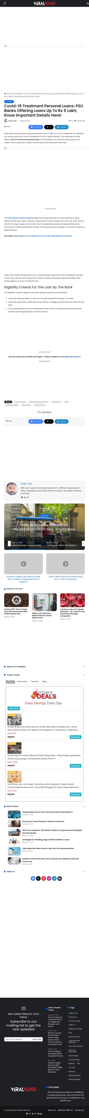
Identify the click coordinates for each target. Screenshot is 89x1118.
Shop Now (75, 737)
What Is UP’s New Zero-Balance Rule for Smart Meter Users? (42, 615)
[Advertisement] (44, 25)
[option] (44, 527)
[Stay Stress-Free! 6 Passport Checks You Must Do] (14, 823)
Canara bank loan (20, 402)
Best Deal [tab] (10, 681)
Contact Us (79, 1110)
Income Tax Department (72, 1051)
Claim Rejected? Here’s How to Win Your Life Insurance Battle (48, 848)
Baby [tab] (44, 681)
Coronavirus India (74, 1021)
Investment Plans (74, 1060)
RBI (79, 1064)
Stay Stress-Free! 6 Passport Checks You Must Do (43, 821)
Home (9, 93)
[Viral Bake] (44, 3)
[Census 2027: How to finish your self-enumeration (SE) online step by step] (16, 600)
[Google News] (44, 412)
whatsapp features (75, 1075)
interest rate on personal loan (39, 402)
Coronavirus (72, 1017)
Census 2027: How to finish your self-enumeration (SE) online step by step (15, 611)
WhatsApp (65, 356)
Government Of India (75, 1046)
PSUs (66, 402)
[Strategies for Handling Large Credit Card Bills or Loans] (14, 841)
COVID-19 (72, 1025)
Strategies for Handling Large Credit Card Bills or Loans (45, 839)
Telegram (77, 356)
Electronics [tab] (22, 681)
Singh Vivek (12, 121)
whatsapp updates (74, 1079)
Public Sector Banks (12, 405)
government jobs (74, 1037)
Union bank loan (40, 405)
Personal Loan (56, 402)
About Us (52, 1110)
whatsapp (72, 1071)
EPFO (70, 1033)
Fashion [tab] (34, 681)
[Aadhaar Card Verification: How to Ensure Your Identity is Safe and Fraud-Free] (14, 860)
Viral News (17, 93)
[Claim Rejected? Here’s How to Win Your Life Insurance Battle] (14, 851)
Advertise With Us (65, 1110)
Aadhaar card (73, 1013)
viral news (72, 1068)
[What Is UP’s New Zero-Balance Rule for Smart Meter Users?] (44, 602)
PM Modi (71, 1064)
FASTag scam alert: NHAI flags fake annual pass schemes (44, 527)
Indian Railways (74, 1056)
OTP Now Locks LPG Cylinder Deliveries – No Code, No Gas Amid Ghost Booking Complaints (72, 612)
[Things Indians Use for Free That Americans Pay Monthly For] (14, 814)
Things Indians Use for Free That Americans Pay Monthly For (47, 812)
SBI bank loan (26, 405)
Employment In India (75, 1029)
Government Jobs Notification (74, 1041)
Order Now (14, 708)
